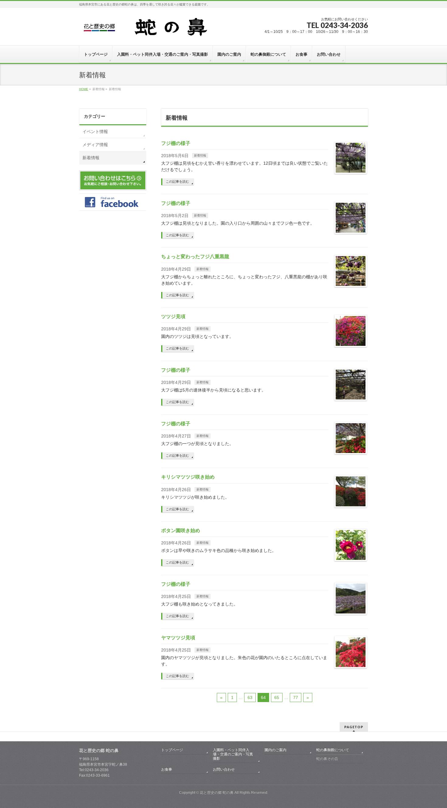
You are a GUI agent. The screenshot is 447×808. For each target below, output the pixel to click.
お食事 (166, 769)
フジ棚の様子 (175, 143)
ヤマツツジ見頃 (178, 637)
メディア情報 (95, 144)
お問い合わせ (224, 769)
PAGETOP (353, 727)
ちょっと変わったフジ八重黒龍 (195, 256)
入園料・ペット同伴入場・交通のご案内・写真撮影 (233, 754)
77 (295, 697)
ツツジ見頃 (173, 316)
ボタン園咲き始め (180, 530)
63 (250, 697)
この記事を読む (177, 181)
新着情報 (200, 155)
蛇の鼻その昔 (327, 759)
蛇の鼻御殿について (332, 750)
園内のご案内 (275, 750)
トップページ (172, 750)
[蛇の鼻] (152, 29)
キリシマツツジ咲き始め (188, 477)
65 (276, 697)
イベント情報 (95, 131)
